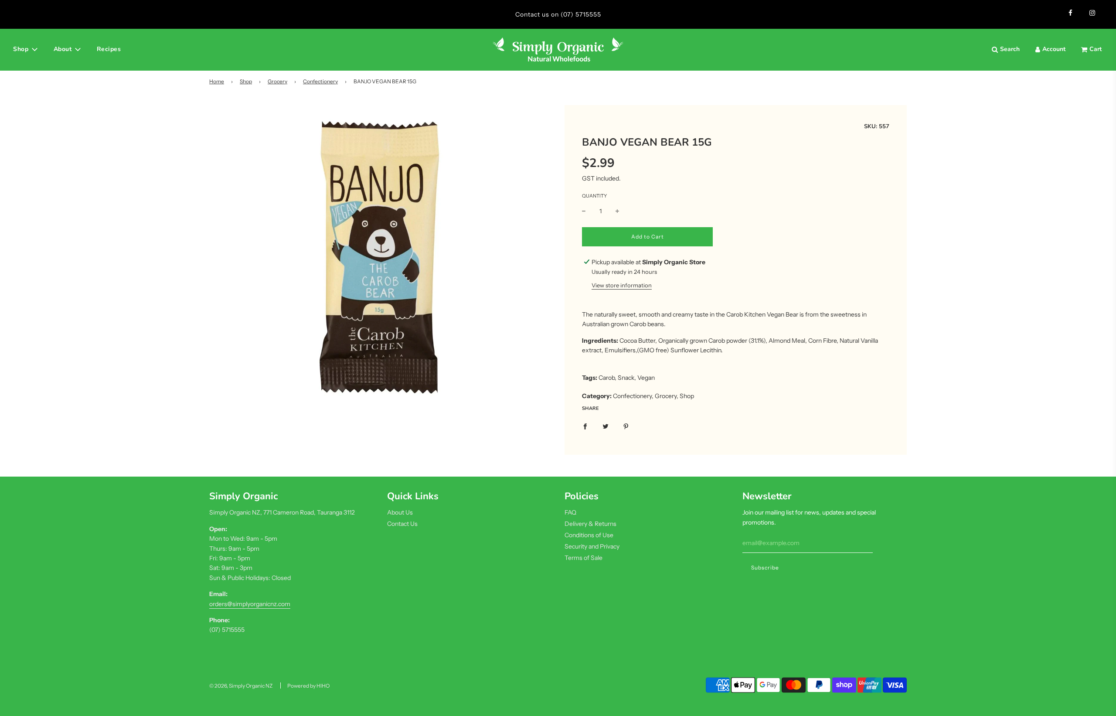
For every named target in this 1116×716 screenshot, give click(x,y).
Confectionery (320, 81)
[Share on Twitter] (605, 425)
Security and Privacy (592, 546)
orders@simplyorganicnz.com (249, 604)
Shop (246, 81)
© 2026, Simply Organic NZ (240, 685)
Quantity (594, 196)
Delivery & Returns (590, 524)
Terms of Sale (583, 558)
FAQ (570, 512)
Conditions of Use (589, 535)
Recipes (109, 49)
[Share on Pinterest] (626, 425)
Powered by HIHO (308, 685)
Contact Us (402, 524)
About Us (400, 512)
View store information (622, 285)
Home (216, 81)
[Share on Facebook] (585, 425)
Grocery (277, 81)
